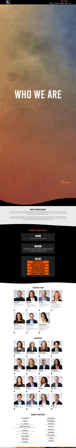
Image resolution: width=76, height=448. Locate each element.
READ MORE (15, 307)
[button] (69, 3)
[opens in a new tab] (62, 183)
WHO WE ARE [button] (51, 3)
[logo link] (8, 2)
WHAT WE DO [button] (57, 3)
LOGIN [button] (63, 1)
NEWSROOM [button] (62, 3)
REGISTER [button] (67, 1)
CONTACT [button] (66, 3)
